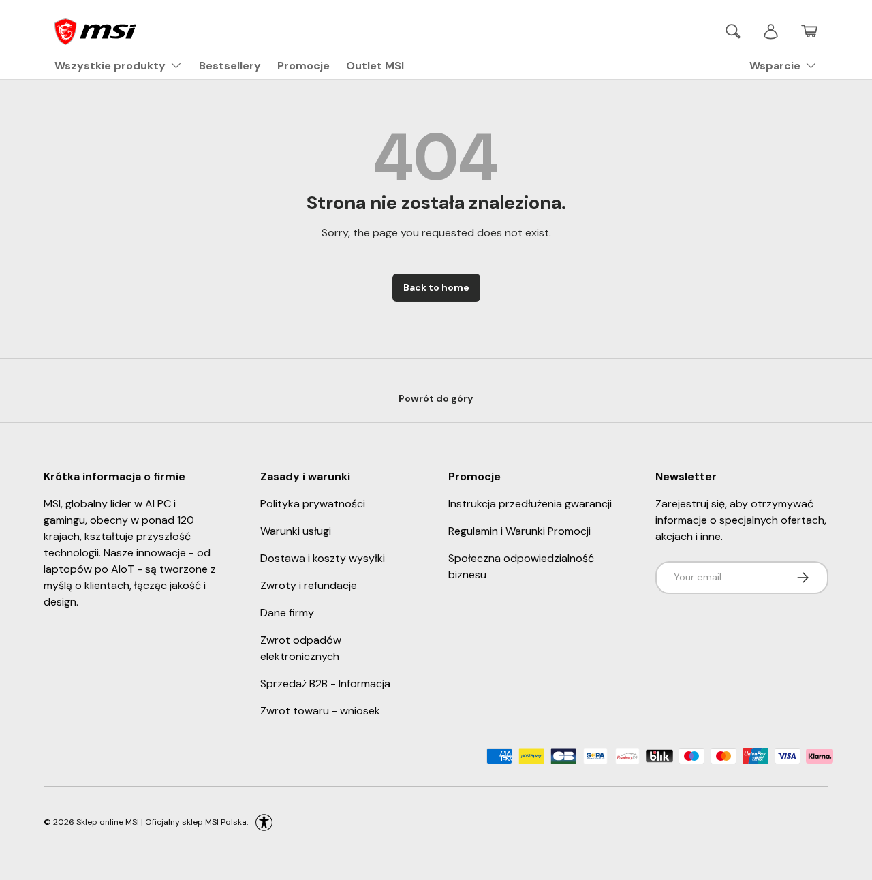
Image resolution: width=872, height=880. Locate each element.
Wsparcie (774, 66)
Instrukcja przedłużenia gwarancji (530, 504)
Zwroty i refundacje (308, 585)
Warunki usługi (295, 531)
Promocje (303, 66)
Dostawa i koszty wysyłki (322, 558)
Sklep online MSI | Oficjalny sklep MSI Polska (161, 821)
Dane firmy (287, 613)
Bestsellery (230, 66)
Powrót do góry (436, 398)
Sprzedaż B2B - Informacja (325, 683)
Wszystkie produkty (110, 66)
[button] (809, 31)
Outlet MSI (375, 66)
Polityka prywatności (312, 504)
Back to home (436, 287)
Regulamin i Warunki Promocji (519, 531)
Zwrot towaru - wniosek (320, 711)
